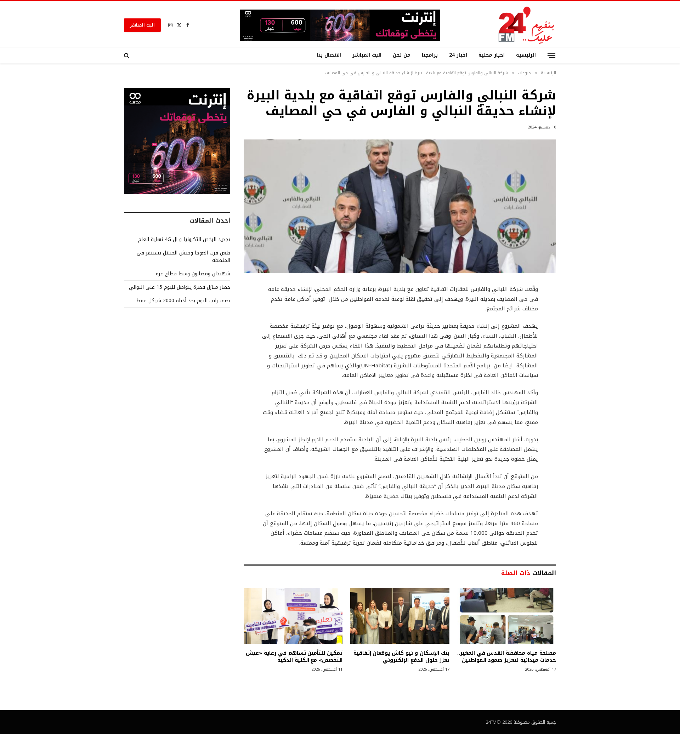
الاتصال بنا (329, 55)
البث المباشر (142, 25)
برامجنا (430, 55)
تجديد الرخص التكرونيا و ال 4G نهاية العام (184, 239)
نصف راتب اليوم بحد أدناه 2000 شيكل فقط (183, 300)
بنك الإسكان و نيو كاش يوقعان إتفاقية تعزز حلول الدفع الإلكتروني (401, 656)
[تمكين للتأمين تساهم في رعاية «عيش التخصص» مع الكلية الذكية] (293, 615)
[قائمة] (551, 55)
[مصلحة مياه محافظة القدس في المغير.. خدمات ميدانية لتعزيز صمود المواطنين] (506, 615)
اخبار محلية (491, 55)
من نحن (401, 55)
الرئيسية (526, 55)
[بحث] (127, 55)
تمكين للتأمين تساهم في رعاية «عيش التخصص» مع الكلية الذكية (294, 656)
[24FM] (526, 24)
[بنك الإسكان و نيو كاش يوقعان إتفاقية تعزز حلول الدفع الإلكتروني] (399, 615)
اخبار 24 (458, 55)
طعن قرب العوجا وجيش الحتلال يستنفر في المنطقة (183, 256)
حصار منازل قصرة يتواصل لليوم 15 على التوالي (179, 287)
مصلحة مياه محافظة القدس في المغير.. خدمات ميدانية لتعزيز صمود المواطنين (506, 656)
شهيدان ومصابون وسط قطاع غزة (193, 274)
